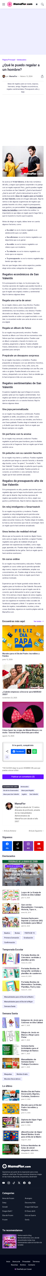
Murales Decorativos (12, 1079)
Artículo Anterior (10, 831)
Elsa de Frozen (7, 1215)
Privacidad (26, 1262)
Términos (36, 1262)
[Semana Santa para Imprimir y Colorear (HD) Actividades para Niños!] (10, 922)
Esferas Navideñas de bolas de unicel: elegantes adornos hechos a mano (31, 1148)
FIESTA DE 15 (30, 933)
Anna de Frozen (8, 1198)
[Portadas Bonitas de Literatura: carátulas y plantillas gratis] (10, 959)
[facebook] (24, 1183)
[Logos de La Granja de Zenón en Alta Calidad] (10, 895)
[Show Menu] (3, 4)
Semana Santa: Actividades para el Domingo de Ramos (29, 1048)
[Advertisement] (23, 32)
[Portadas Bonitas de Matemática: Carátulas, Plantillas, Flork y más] (10, 986)
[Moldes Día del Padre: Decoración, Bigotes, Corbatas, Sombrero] (10, 1095)
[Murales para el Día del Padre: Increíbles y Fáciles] (23, 638)
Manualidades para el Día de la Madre (18, 997)
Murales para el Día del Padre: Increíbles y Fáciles (21, 654)
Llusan (29, 1269)
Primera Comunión (11, 938)
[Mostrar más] (7, 757)
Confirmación (9, 942)
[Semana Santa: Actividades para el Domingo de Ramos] (10, 1049)
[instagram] (9, 1183)
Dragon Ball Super (31, 1207)
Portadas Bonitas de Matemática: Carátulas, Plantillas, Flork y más (31, 984)
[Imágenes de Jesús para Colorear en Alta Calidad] (10, 1022)
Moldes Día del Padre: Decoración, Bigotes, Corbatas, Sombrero (30, 1094)
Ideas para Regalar (27, 790)
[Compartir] (41, 76)
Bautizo (7, 933)
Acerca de (16, 1262)
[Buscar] (42, 4)
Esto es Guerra (30, 1215)
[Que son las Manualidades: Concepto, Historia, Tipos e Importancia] (10, 908)
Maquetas (8, 1074)
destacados (21, 60)
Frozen (5, 1220)
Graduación (28, 938)
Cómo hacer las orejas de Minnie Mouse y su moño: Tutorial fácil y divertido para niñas (22, 731)
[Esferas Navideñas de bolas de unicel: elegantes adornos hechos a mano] (10, 1149)
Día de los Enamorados (11, 790)
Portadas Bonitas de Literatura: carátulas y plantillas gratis (31, 957)
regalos (24, 794)
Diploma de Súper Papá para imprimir (31, 1121)
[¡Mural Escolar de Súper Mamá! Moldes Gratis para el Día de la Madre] (10, 1135)
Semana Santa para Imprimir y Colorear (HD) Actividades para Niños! (32, 920)
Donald (5, 1207)
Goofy (27, 1220)
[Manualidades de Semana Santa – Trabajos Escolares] (10, 1063)
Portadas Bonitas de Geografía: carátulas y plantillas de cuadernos (31, 971)
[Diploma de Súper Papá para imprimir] (10, 1122)
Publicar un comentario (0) (23, 777)
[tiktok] (14, 1183)
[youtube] (3, 1183)
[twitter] (19, 1183)
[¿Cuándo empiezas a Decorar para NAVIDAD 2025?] (23, 676)
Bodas (17, 933)
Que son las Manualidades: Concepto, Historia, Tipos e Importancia (32, 907)
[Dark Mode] (37, 4)
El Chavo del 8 (30, 1211)
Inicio (8, 1262)
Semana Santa (9, 1006)
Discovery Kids (30, 1203)
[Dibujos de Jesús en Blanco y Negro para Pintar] (10, 1036)
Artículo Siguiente (35, 831)
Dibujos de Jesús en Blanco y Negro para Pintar (30, 1034)
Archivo (23, 1265)
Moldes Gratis (22, 1074)
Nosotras (14, 1265)
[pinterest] (29, 1183)
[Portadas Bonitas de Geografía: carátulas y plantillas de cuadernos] (10, 972)
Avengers (28, 1198)
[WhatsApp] (34, 751)
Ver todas (37, 621)
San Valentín (34, 794)
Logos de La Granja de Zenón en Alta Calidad (31, 893)
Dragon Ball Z (7, 1211)
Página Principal (8, 60)
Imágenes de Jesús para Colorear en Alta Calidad (32, 1021)
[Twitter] (29, 751)
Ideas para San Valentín (11, 794)
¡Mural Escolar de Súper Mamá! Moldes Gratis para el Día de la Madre (31, 1134)
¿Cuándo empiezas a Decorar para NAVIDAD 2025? (21, 693)
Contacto (31, 1265)
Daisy (4, 1203)
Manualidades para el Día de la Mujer (18, 1002)
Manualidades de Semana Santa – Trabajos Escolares (29, 1061)
